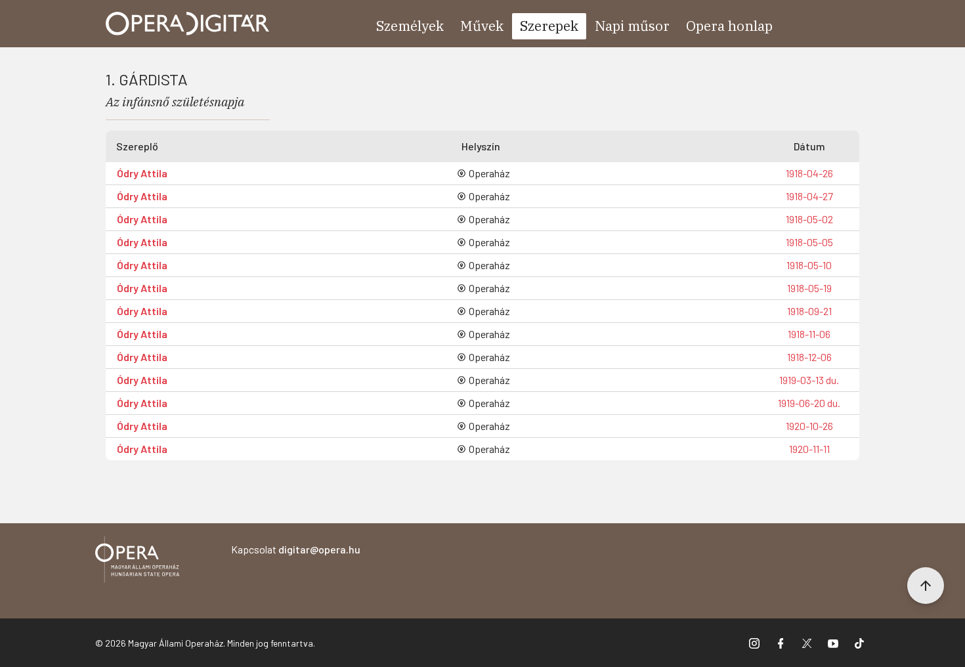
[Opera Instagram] (754, 643)
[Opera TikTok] (859, 643)
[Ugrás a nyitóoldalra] (188, 23)
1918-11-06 (809, 334)
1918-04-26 (809, 173)
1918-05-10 (809, 265)
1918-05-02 (809, 219)
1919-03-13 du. (809, 380)
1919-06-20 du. (809, 403)
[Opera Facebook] (780, 643)
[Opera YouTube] (833, 643)
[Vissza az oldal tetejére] (925, 585)
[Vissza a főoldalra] (137, 561)
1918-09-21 (809, 311)
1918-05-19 (809, 288)
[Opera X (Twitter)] (806, 643)
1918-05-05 (809, 242)
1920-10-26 (809, 426)
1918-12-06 (809, 357)
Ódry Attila (142, 173)
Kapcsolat (295, 549)
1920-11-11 (809, 448)
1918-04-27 (809, 196)
